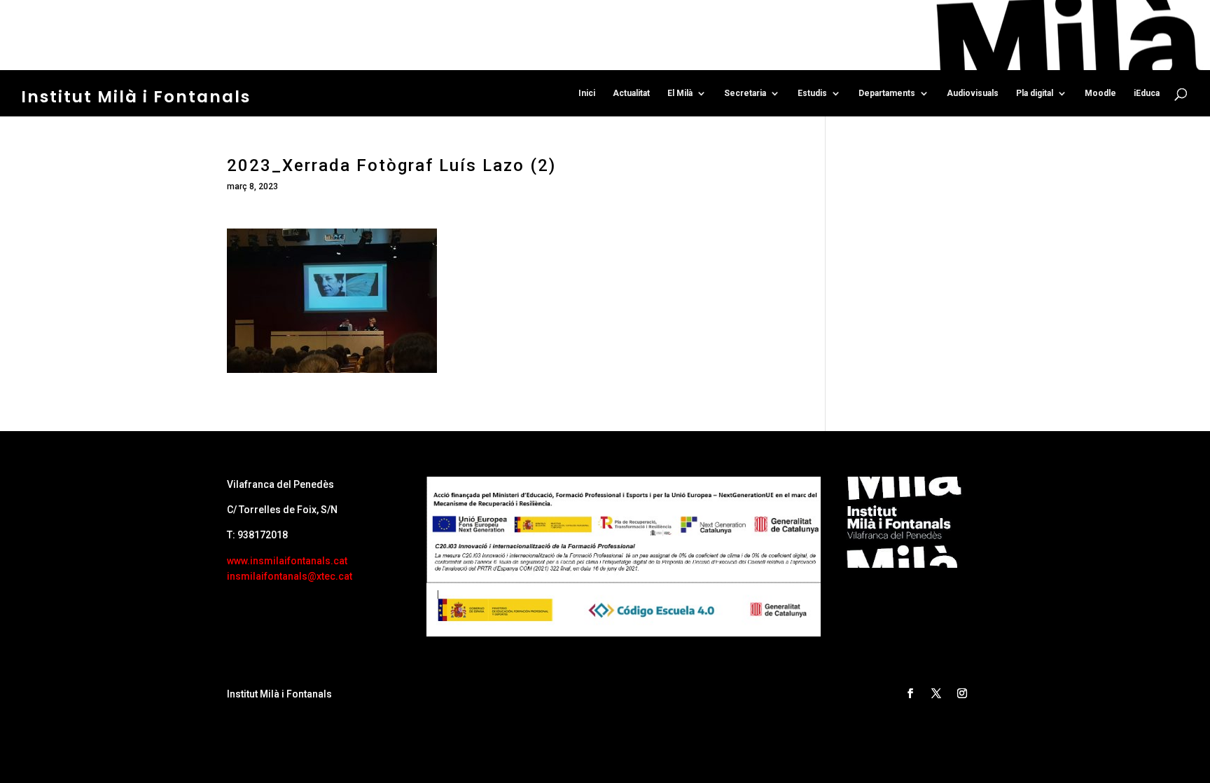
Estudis (812, 93)
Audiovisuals (973, 93)
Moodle (1100, 93)
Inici (586, 93)
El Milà (680, 93)
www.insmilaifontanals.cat (287, 560)
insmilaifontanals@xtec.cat (289, 576)
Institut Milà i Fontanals (136, 97)
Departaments (886, 93)
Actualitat (631, 93)
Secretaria (745, 93)
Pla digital (1034, 93)
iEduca (1147, 93)
